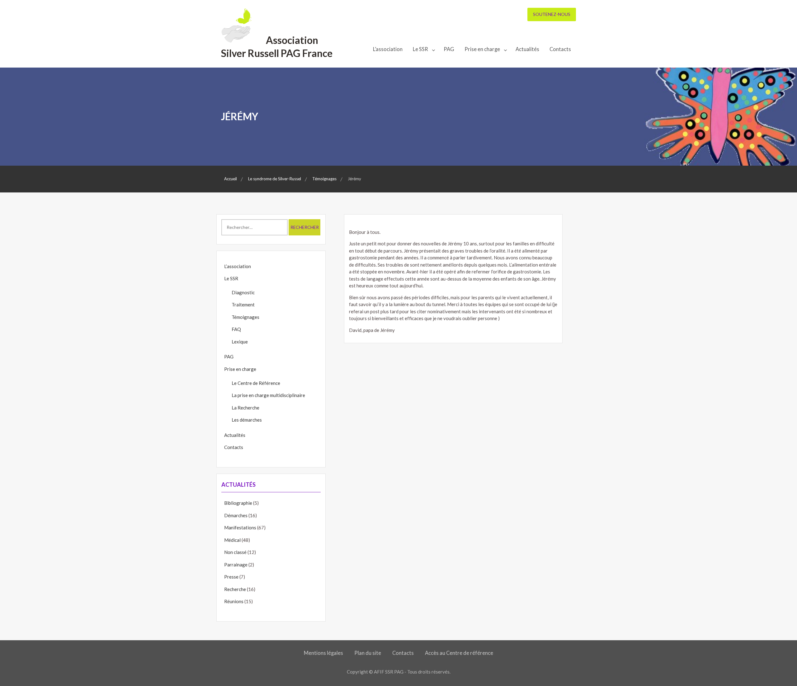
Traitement (243, 304)
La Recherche (245, 407)
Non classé (235, 552)
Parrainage (236, 564)
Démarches (236, 515)
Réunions (233, 601)
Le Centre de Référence (256, 383)
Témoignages (245, 317)
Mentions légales (323, 653)
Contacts (560, 49)
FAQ (236, 329)
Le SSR (420, 49)
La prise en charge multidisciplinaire (268, 395)
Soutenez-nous (551, 14)
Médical (232, 540)
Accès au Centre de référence (459, 653)
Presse (231, 577)
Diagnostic (243, 292)
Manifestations (240, 527)
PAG (449, 49)
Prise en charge (482, 49)
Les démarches (247, 420)
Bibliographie (238, 503)
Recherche (235, 589)
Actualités (527, 49)
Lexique (240, 341)
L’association (388, 49)
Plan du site (367, 653)
